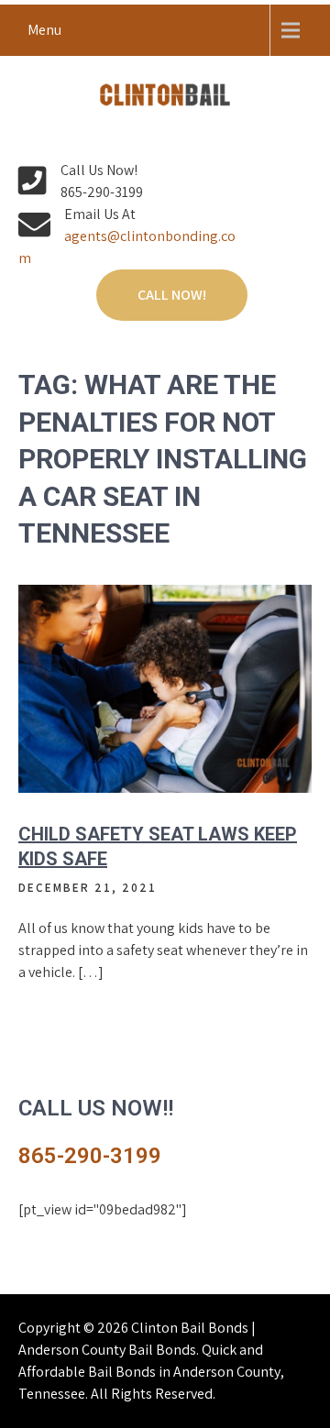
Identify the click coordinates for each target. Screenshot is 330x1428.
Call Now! (172, 294)
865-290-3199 (89, 1156)
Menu (44, 29)
